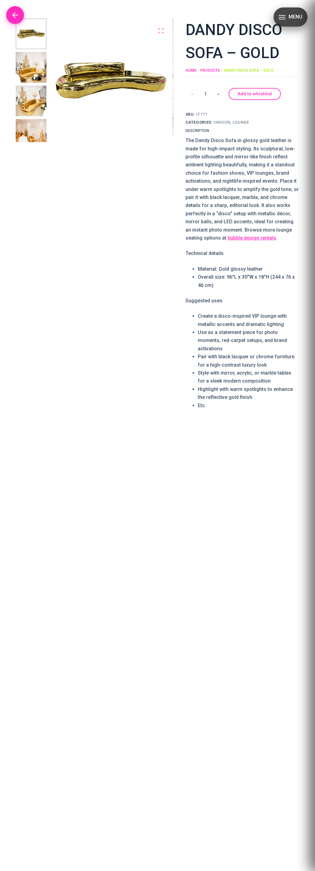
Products (210, 70)
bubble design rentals (252, 238)
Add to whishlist (254, 94)
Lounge (241, 122)
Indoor (222, 122)
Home (191, 70)
